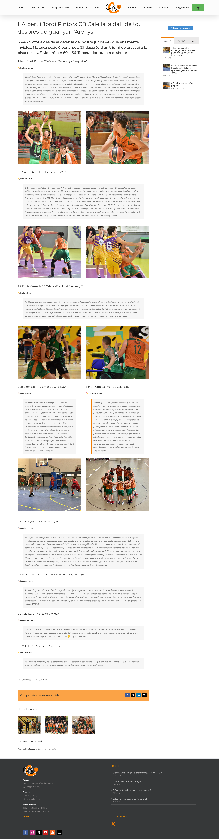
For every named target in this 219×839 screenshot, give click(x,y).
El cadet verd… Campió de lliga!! (127, 781)
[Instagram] (32, 832)
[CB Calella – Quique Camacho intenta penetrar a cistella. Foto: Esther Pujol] (49, 327)
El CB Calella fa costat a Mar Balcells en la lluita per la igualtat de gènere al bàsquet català (184, 69)
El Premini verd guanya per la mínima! (130, 799)
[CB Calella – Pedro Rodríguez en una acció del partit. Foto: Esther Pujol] (117, 112)
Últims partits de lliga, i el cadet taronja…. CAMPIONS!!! (137, 773)
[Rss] (52, 832)
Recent (180, 40)
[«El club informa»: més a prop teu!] (166, 83)
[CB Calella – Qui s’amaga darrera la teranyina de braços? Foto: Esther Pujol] (117, 226)
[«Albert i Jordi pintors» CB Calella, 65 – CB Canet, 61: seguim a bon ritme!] (29, 717)
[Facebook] (25, 832)
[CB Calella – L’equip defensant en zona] (49, 459)
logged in (33, 749)
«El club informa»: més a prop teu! (182, 84)
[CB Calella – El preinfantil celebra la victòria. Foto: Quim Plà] (117, 459)
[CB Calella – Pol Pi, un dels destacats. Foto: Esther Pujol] (117, 327)
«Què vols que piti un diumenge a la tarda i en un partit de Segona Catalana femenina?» (183, 51)
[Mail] (59, 832)
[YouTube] (45, 832)
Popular (167, 40)
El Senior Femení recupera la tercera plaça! (132, 790)
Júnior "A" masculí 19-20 (38, 680)
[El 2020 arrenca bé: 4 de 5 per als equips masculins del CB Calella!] (56, 717)
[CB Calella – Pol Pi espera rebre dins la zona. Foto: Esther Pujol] (49, 226)
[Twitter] (39, 832)
